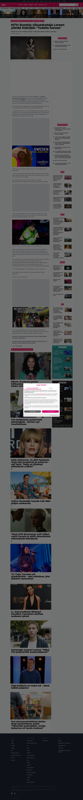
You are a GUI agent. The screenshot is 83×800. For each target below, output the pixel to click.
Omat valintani (32, 411)
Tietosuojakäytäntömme (54, 415)
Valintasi (50, 388)
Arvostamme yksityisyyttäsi (32, 388)
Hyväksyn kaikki (50, 411)
